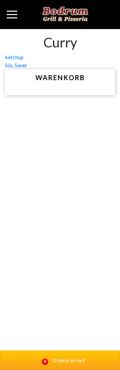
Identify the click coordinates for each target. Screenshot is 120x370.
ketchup (14, 57)
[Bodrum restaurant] (65, 14)
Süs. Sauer (16, 65)
